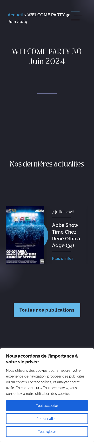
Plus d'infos (63, 258)
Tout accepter (47, 406)
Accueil (15, 14)
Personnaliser (47, 419)
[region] (47, 395)
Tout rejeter (47, 432)
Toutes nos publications (47, 310)
